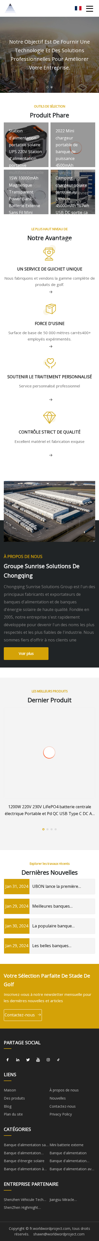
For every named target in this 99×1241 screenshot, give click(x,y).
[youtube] (38, 1060)
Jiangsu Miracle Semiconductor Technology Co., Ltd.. (72, 1200)
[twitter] (28, 1060)
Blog (7, 1106)
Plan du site (13, 1114)
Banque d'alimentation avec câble (72, 1169)
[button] (47, 87)
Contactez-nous (20, 1015)
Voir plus (26, 653)
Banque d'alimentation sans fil (27, 1145)
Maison (10, 1090)
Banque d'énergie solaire (24, 1160)
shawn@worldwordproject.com (59, 1234)
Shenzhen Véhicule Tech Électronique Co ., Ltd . (23, 1200)
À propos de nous (64, 1090)
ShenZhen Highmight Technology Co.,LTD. (21, 1208)
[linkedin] (18, 1060)
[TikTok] (58, 1060)
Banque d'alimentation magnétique (68, 1161)
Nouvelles (58, 1098)
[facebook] (7, 1060)
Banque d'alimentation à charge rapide (24, 1169)
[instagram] (48, 1060)
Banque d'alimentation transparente (22, 1153)
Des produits (14, 1098)
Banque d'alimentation (68, 1152)
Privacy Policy (61, 1114)
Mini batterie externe (67, 1144)
